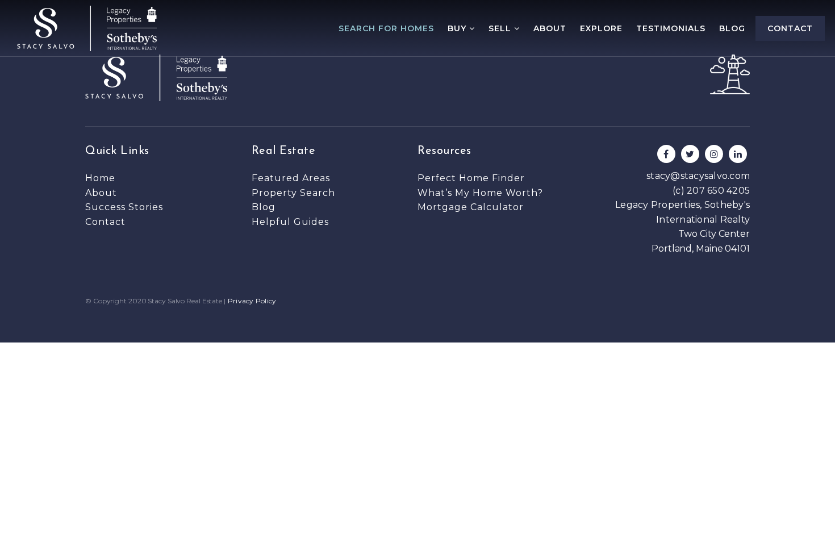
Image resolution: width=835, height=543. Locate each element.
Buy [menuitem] (458, 28)
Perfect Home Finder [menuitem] (471, 178)
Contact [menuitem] (790, 28)
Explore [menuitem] (601, 28)
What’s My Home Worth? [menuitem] (480, 192)
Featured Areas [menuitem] (291, 178)
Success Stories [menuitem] (124, 207)
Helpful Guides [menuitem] (290, 221)
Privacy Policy (252, 300)
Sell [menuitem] (501, 28)
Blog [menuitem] (732, 28)
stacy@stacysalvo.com (698, 175)
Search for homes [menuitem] (386, 28)
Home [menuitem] (100, 178)
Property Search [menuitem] (293, 192)
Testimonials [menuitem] (670, 28)
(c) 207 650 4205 (711, 190)
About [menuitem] (549, 28)
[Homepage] (87, 28)
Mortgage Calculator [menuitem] (471, 207)
